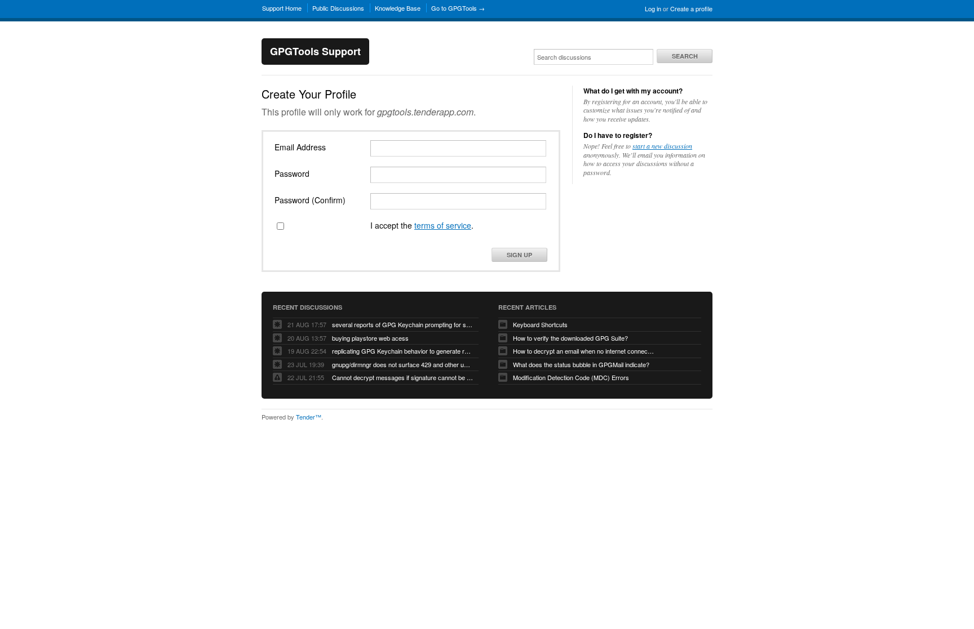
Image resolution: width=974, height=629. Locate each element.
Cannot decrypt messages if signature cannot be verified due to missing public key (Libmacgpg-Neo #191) (402, 377)
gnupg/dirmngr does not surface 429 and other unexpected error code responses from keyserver (402, 364)
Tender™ (308, 416)
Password (292, 173)
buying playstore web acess (370, 337)
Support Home (282, 7)
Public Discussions (338, 7)
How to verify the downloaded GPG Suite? (570, 337)
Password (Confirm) (310, 200)
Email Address (300, 147)
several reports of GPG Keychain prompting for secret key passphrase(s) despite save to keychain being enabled (402, 324)
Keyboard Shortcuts (540, 324)
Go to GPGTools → (458, 7)
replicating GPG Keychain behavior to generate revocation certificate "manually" (402, 350)
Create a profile (691, 8)
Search (685, 56)
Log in (653, 8)
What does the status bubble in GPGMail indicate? (581, 364)
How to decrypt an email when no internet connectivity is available (583, 350)
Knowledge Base (397, 7)
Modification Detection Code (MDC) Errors (571, 377)
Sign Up (519, 255)
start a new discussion (662, 145)
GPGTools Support (315, 51)
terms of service (442, 225)
